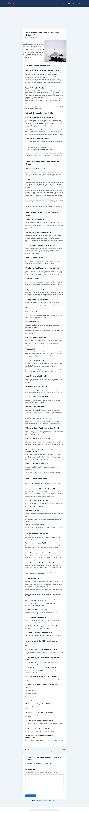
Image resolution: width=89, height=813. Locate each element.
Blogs (73, 3)
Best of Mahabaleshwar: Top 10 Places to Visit (40, 763)
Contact (78, 3)
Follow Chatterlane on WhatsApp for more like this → (45, 800)
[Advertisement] (44, 20)
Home (63, 3)
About (68, 3)
